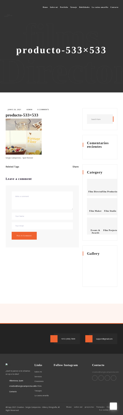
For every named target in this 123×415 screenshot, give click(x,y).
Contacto (114, 7)
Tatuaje (73, 7)
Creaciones (39, 381)
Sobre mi (54, 7)
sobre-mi (78, 407)
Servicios (38, 376)
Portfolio (64, 7)
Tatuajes (38, 390)
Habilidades (84, 7)
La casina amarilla (100, 7)
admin (29, 110)
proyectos (89, 407)
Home (45, 7)
